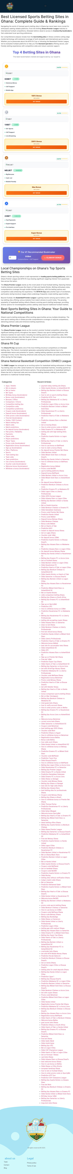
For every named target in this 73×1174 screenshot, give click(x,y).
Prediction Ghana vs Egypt (50, 733)
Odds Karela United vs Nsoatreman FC (55, 896)
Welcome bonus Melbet (49, 643)
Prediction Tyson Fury (49, 758)
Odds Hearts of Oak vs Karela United (54, 1027)
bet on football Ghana (49, 560)
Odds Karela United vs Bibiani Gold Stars (56, 1094)
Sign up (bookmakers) (14, 448)
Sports (8, 452)
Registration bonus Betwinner (51, 678)
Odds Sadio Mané (47, 1041)
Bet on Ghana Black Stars (50, 855)
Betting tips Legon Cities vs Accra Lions (55, 765)
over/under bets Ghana (49, 951)
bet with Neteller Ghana (49, 687)
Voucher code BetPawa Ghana (52, 675)
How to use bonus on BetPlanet (52, 445)
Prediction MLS (46, 528)
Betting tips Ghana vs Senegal (52, 783)
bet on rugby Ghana (48, 533)
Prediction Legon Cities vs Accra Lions (55, 404)
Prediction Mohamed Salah (51, 885)
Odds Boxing (45, 875)
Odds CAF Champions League (52, 1050)
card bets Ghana (47, 1057)
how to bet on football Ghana (52, 1071)
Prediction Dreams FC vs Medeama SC (55, 489)
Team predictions (12, 459)
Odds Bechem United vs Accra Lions (54, 475)
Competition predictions (14, 409)
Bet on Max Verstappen (49, 696)
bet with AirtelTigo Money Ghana (53, 668)
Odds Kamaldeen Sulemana (51, 510)
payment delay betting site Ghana (53, 386)
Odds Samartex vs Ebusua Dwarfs (53, 576)
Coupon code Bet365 (49, 871)
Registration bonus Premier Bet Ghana (55, 1004)
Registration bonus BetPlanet (51, 1016)
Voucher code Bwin (48, 730)
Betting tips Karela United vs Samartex (55, 459)
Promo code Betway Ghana (51, 680)
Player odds (10, 436)
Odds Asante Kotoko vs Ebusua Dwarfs (55, 864)
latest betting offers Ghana (51, 822)
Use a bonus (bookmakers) (15, 462)
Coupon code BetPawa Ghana (52, 912)
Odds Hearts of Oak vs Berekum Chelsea (56, 1018)
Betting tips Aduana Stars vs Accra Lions (56, 1013)
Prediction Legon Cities (49, 926)
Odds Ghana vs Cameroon (50, 919)
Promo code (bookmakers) (15, 443)
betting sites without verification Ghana (55, 878)
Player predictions (12, 439)
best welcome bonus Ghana (51, 1062)
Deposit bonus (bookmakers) (16, 413)
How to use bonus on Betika (51, 1064)
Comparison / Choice (13, 402)
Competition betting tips (14, 404)
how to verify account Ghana (51, 705)
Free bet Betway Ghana (49, 839)
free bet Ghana (46, 1039)
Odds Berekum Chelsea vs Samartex (54, 907)
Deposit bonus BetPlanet (50, 473)
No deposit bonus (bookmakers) (17, 429)
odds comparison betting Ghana (52, 595)
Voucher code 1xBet (48, 535)
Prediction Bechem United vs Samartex (55, 983)
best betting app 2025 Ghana (52, 728)
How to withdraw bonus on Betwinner (54, 735)
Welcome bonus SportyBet (50, 813)
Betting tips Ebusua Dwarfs (51, 979)
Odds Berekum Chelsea (49, 521)
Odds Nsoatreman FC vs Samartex (53, 767)
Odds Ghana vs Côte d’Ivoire (51, 1066)
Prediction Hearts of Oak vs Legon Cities (56, 567)
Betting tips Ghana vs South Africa (53, 597)
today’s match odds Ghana (51, 880)
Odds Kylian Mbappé (48, 811)
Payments (9, 434)
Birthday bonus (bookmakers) (16, 395)
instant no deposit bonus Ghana (52, 530)
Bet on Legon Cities (48, 1048)
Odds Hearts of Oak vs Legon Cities (54, 1052)
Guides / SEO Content (13, 420)
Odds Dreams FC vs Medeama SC (53, 429)
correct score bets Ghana (50, 721)
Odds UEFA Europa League (51, 496)
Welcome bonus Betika (49, 1020)
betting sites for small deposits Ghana (55, 970)
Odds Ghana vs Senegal (49, 779)
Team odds (10, 457)
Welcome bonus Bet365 (49, 898)
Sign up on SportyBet (49, 604)
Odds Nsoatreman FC (49, 565)
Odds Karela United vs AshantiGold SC (55, 744)
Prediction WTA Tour (48, 397)
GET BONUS (36, 101)
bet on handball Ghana (49, 868)
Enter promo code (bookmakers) (17, 416)
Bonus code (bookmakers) (15, 397)
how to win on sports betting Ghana (54, 395)
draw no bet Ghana (48, 625)
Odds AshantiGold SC (49, 648)
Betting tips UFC (47, 1045)
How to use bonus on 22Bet (51, 910)
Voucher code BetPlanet (50, 756)
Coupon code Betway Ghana (51, 795)
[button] (45, 5)
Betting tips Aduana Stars (50, 788)
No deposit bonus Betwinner (51, 482)
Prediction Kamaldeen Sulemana (52, 774)
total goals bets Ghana (49, 703)
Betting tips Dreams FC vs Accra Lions (55, 558)
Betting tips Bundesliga (49, 917)
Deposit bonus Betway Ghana (52, 519)
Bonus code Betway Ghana (51, 914)
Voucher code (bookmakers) (16, 464)
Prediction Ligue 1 (47, 976)
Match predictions (12, 427)
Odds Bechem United (48, 452)
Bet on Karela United (48, 862)
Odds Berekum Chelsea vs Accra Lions (55, 990)
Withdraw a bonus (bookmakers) (17, 468)
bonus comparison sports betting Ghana (55, 694)
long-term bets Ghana (49, 1103)
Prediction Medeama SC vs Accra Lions (55, 1006)
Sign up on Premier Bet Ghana (52, 657)
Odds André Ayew (47, 1043)
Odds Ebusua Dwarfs (48, 760)
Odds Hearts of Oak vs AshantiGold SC (55, 664)
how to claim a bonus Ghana (51, 448)
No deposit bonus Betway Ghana (53, 551)
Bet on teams (10, 390)
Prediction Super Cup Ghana (51, 662)
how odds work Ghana (49, 742)
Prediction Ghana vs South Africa (53, 1025)
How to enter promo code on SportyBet (55, 1073)
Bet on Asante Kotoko (49, 593)
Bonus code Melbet (48, 524)
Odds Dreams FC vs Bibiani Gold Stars (55, 933)
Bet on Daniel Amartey (49, 505)
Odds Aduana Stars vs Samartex (53, 622)
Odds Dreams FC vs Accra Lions (53, 776)
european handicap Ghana (50, 1068)
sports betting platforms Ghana (52, 471)
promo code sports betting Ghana (53, 905)
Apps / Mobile (11, 386)
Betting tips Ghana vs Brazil (51, 797)
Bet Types (9, 393)
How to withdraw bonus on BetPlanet (54, 763)
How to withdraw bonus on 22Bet (53, 609)
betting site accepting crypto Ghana (54, 620)
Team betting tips (12, 455)
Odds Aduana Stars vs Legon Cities (54, 498)
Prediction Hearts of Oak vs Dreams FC (55, 641)
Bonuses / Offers (12, 399)
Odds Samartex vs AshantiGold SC (53, 724)
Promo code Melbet (48, 517)
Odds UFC (45, 650)
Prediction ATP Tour (48, 1075)
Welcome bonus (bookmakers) (17, 466)
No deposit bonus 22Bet (50, 537)
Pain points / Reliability (14, 432)
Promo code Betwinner (49, 995)
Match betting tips (12, 422)
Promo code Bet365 (48, 468)
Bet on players (11, 388)
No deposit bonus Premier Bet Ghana (54, 450)
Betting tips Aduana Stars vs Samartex (55, 930)
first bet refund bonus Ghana (51, 632)
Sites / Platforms (12, 450)
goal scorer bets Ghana (49, 1022)
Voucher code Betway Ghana (51, 781)
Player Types (10, 441)
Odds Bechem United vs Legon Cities (54, 563)
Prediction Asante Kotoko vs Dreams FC (55, 873)
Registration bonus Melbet (50, 466)
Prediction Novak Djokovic (51, 956)
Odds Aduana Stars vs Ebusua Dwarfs (55, 1059)
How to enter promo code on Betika (54, 707)
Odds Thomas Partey (48, 804)
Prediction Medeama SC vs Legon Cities (55, 981)
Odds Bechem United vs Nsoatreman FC (55, 852)
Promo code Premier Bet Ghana (52, 512)
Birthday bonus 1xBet (49, 1096)
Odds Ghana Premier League (51, 829)
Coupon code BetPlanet (49, 866)
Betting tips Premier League (51, 770)
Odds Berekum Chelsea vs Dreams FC (55, 508)
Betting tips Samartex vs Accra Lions (54, 666)
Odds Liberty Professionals (51, 639)
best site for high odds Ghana (52, 786)
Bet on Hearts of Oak (49, 526)
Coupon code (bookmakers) (16, 411)
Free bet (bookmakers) (14, 418)
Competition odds (12, 406)
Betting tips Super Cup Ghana (52, 935)
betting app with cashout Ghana (52, 928)
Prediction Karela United (50, 514)
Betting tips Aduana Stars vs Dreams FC (55, 1091)
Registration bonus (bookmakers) (18, 445)
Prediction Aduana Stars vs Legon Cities (55, 549)
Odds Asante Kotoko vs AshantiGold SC (55, 388)
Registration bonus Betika (50, 737)
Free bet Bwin (46, 1084)
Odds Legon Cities (48, 845)
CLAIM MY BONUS (53, 258)
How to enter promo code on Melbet (54, 427)
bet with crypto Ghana (49, 993)
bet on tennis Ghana (48, 963)
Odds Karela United (48, 1002)
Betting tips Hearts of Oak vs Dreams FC (56, 816)
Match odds (10, 425)
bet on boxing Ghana (48, 425)
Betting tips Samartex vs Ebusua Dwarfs (55, 832)
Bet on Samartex (47, 882)
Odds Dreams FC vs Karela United (53, 772)
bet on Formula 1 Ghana (49, 1055)
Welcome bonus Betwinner (50, 719)
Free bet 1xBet (46, 659)
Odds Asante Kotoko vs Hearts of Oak (55, 574)
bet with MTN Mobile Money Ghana (54, 953)
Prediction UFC (46, 606)
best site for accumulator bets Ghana (54, 645)
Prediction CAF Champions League (53, 1078)
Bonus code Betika (48, 740)
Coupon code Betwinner (50, 726)
